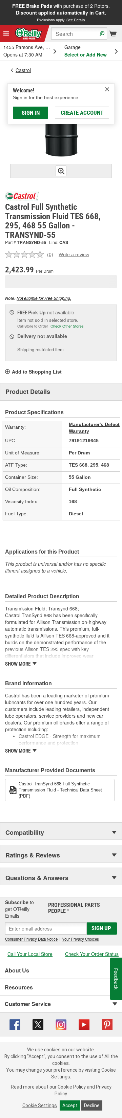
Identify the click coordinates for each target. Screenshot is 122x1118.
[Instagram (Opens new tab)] (61, 1024)
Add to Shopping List (37, 371)
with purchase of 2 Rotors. (61, 12)
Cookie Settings (39, 1105)
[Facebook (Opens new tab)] (14, 1024)
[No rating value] (26, 254)
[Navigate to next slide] (120, 12)
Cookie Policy (72, 1087)
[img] (107, 89)
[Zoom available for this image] (61, 170)
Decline (92, 1105)
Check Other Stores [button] (67, 326)
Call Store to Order (32, 326)
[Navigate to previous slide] (2, 12)
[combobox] (79, 33)
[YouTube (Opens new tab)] (84, 1024)
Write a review (74, 254)
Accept (70, 1105)
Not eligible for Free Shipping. (44, 298)
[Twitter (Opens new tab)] (38, 1024)
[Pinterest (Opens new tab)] (107, 1024)
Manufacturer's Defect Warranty (94, 428)
